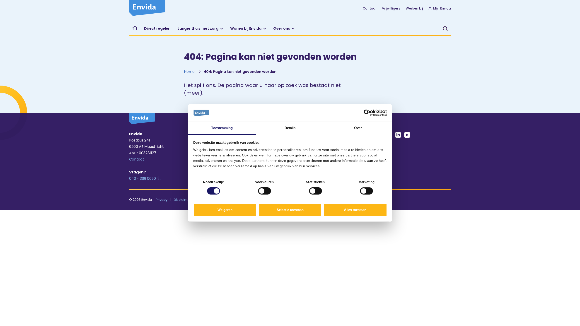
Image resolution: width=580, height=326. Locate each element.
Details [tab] (290, 128)
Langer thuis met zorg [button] (198, 28)
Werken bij (414, 8)
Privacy (161, 199)
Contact (370, 8)
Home (189, 71)
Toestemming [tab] (222, 128)
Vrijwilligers (391, 8)
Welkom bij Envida (134, 28)
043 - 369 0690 (142, 178)
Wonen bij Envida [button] (245, 28)
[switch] (264, 191)
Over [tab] (358, 128)
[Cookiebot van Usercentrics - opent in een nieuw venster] (367, 113)
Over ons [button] (281, 28)
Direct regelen (157, 28)
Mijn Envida (442, 8)
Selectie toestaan (290, 210)
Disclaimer (182, 199)
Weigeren (225, 210)
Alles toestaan (355, 210)
